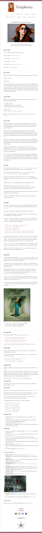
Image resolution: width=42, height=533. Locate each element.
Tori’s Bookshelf (22, 248)
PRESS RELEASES (10, 17)
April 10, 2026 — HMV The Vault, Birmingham (15, 323)
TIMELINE (33, 14)
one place (19, 279)
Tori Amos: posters (11, 436)
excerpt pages (11, 276)
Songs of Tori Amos (20, 448)
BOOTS (24, 17)
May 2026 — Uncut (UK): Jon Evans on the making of (20, 232)
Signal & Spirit (26, 334)
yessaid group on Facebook (18, 45)
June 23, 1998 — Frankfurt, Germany (13, 408)
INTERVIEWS (19, 14)
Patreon (31, 503)
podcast (15, 58)
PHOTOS (27, 14)
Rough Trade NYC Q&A (14, 55)
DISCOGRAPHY (32, 17)
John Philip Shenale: (16, 185)
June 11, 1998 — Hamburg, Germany (13, 407)
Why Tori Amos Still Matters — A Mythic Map (15, 361)
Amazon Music (25, 178)
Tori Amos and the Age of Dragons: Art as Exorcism (15, 358)
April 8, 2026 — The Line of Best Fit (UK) (14, 226)
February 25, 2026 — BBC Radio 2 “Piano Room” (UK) (16, 225)
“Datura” (24, 240)
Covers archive (30, 431)
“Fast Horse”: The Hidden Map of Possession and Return (16, 340)
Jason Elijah (29, 45)
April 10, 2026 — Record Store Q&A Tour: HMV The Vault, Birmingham (19, 231)
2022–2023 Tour (19, 444)
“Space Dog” (32, 445)
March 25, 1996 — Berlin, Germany (12, 405)
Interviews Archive (33, 390)
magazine (13, 61)
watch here (35, 466)
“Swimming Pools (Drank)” (17, 378)
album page (34, 168)
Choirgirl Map (22, 114)
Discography (15, 243)
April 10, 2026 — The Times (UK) (12, 229)
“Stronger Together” (23, 257)
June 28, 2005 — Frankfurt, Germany (13, 410)
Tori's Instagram (9, 78)
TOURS (19, 17)
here (12, 197)
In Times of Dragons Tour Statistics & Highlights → (13, 111)
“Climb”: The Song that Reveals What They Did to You (16, 337)
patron (27, 503)
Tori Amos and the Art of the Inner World (13, 359)
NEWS (7, 14)
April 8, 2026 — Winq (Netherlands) (13, 228)
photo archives (12, 385)
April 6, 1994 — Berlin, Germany (12, 404)
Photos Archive (9, 243)
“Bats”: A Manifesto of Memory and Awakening (15, 341)
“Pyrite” (5, 154)
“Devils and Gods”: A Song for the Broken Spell (15, 338)
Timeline (19, 245)
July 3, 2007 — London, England (12, 411)
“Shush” (11, 263)
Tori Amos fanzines (14, 434)
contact (21, 511)
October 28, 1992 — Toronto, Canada (13, 402)
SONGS (12, 14)
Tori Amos (16, 64)
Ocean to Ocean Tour (27, 438)
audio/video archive (32, 394)
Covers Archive (32, 496)
